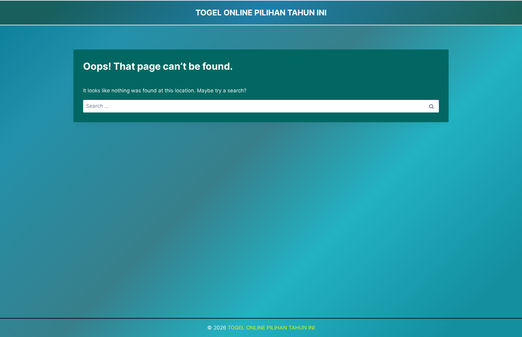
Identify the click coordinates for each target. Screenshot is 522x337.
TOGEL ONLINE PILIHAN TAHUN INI (271, 328)
